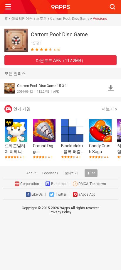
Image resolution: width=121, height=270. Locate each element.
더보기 (108, 109)
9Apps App (86, 194)
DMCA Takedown (92, 184)
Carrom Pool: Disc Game (69, 19)
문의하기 (71, 173)
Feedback (50, 173)
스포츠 (41, 19)
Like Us (37, 194)
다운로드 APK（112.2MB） (60, 60)
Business (58, 184)
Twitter (60, 194)
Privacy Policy (60, 212)
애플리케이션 (22, 19)
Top (92, 173)
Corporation (29, 184)
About (31, 173)
